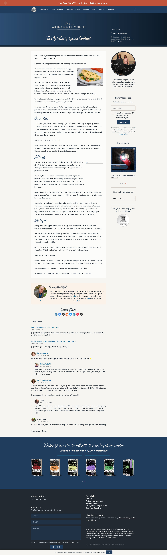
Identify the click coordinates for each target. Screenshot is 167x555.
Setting (127, 39)
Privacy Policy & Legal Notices (96, 506)
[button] (47, 9)
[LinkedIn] (41, 499)
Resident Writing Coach (117, 39)
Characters (116, 37)
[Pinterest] (45, 499)
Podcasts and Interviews (94, 501)
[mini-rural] (56, 468)
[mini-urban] (38, 468)
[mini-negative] (92, 468)
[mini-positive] (74, 468)
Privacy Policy (61, 542)
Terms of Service (71, 542)
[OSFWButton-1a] (123, 220)
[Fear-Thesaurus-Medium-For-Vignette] (129, 468)
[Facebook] (33, 499)
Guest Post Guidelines (93, 508)
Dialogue (122, 37)
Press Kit (89, 499)
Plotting (127, 37)
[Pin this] (77, 314)
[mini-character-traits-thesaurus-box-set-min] (111, 468)
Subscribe (123, 122)
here (75, 296)
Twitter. (77, 301)
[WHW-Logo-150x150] (34, 9)
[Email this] (56, 314)
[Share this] (59, 314)
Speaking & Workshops (93, 503)
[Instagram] (37, 499)
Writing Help (118, 41)
